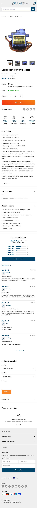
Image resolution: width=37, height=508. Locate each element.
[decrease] (10, 96)
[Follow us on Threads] (26, 486)
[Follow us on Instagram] (9, 486)
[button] (5, 78)
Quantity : (4, 96)
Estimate (6, 391)
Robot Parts (12, 14)
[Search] (33, 9)
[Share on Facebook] (24, 109)
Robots (6, 14)
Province (4, 373)
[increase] (20, 96)
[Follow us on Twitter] (6, 486)
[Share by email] (34, 109)
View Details (14, 123)
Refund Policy (5, 399)
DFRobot (4, 74)
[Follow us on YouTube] (16, 486)
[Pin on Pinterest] (27, 109)
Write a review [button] (18, 259)
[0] (34, 4)
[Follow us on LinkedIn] (22, 486)
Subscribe (18, 470)
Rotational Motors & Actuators (23, 14)
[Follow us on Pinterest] (13, 486)
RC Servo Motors (4, 16)
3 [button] (19, 350)
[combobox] (16, 9)
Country (4, 365)
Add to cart (18, 102)
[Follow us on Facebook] (3, 486)
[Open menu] (2, 3)
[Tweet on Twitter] (31, 109)
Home (2, 14)
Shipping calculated (20, 86)
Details (5, 123)
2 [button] (16, 350)
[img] (5, 270)
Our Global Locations (7, 478)
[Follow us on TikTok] (19, 486)
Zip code (4, 381)
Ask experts (23, 123)
